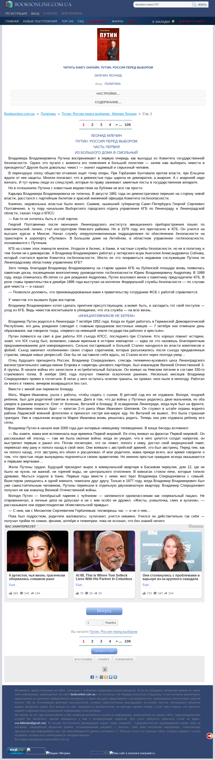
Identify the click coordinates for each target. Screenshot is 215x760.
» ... (119, 125)
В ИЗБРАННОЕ (124, 659)
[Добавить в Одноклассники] (106, 677)
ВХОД (35, 13)
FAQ (81, 21)
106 (128, 125)
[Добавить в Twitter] (110, 677)
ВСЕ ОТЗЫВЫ (83, 659)
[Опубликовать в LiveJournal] (96, 677)
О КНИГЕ (103, 659)
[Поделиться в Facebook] (92, 677)
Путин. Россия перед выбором (113, 631)
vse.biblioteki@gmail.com (30, 723)
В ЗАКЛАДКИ (162, 21)
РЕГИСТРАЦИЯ (16, 13)
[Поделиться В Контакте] (115, 677)
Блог (131, 21)
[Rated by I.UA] (36, 753)
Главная (12, 21)
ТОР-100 (67, 21)
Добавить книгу (192, 21)
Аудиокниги (98, 21)
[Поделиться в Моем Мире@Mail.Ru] (101, 677)
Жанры (117, 21)
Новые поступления (40, 21)
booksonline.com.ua (83, 694)
